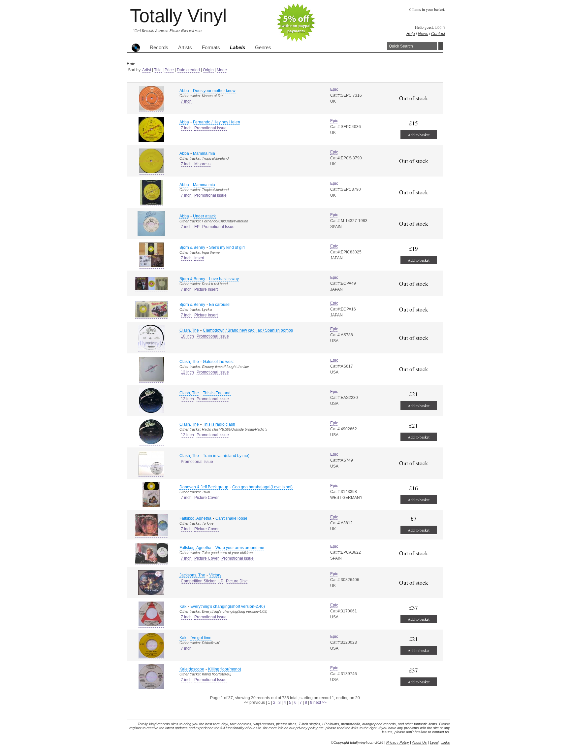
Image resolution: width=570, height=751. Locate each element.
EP (197, 226)
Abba (184, 90)
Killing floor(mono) (224, 669)
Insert (199, 258)
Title (158, 70)
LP (220, 581)
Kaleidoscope (191, 669)
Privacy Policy (397, 742)
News (423, 33)
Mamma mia (204, 153)
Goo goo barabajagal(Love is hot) (262, 487)
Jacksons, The (192, 575)
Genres (263, 47)
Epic (334, 89)
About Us (419, 742)
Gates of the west (218, 361)
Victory (215, 575)
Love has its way (224, 279)
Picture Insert (206, 289)
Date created (188, 70)
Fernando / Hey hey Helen (216, 122)
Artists (185, 47)
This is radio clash (219, 424)
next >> (320, 702)
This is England (217, 393)
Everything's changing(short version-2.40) (227, 606)
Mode (222, 70)
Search (440, 46)
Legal (434, 742)
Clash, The (189, 330)
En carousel (220, 304)
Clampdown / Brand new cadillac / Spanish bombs (248, 330)
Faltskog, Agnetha (195, 518)
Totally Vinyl (178, 15)
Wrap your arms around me (239, 547)
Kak (182, 606)
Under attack (204, 216)
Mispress (202, 164)
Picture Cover (206, 497)
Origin (208, 70)
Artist (146, 70)
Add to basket (418, 134)
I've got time (200, 638)
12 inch (187, 372)
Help (410, 33)
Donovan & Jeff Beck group (203, 487)
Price (169, 70)
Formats (211, 47)
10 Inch (187, 336)
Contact (438, 33)
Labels (237, 47)
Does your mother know (214, 90)
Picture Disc (236, 581)
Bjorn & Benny (192, 247)
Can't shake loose (231, 518)
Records (159, 47)
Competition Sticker (198, 581)
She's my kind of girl (227, 247)
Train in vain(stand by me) (226, 455)
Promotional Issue (210, 128)
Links (445, 742)
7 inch (186, 101)
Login (440, 27)
